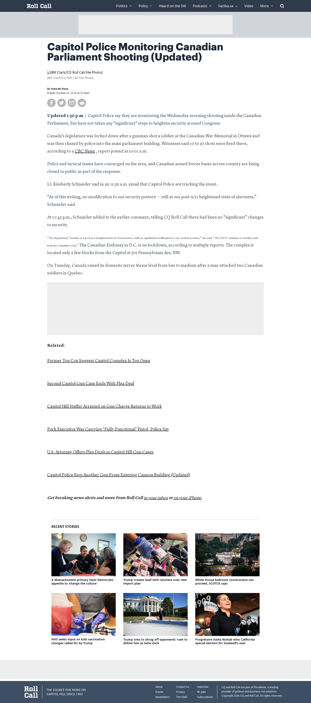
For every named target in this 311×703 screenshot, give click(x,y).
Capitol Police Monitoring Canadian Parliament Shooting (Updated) (135, 52)
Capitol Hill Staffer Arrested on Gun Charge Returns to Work (104, 406)
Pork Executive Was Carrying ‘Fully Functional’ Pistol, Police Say (108, 429)
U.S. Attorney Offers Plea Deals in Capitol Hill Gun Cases (100, 452)
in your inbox (156, 498)
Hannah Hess (59, 89)
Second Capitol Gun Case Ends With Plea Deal (90, 384)
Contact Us (182, 687)
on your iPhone (187, 498)
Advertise (202, 687)
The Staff (181, 697)
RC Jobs (201, 692)
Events (159, 692)
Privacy (180, 692)
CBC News (85, 151)
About (159, 687)
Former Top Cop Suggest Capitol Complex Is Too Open (98, 361)
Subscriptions (205, 697)
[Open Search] (282, 6)
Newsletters (163, 697)
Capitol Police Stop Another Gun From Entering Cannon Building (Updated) (118, 475)
